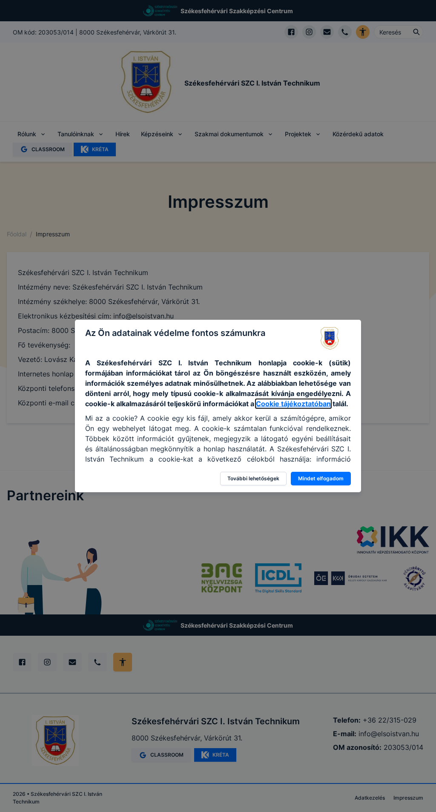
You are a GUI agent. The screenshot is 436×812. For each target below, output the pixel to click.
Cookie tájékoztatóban (293, 403)
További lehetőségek (253, 478)
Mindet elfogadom (321, 478)
